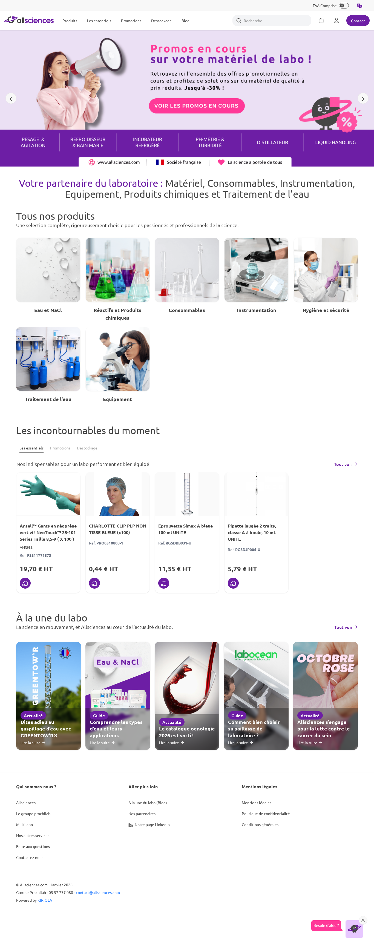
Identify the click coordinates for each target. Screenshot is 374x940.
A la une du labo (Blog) (147, 802)
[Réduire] (363, 920)
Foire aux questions (33, 846)
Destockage (161, 20)
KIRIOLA (45, 900)
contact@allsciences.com (98, 892)
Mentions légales (256, 802)
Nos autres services (32, 835)
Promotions (131, 20)
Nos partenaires (142, 813)
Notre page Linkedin (152, 824)
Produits (69, 20)
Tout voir (343, 464)
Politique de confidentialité (266, 813)
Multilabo (24, 824)
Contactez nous (29, 857)
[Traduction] (359, 5)
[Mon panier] (321, 20)
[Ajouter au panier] (25, 583)
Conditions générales (260, 824)
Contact (358, 20)
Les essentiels (99, 20)
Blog (185, 20)
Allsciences (26, 802)
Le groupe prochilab (33, 813)
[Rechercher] (238, 20)
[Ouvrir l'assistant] (354, 929)
